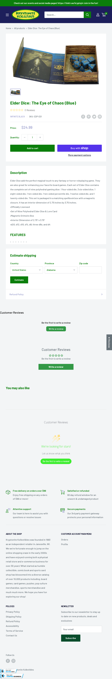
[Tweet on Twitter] (94, 116)
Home (8, 28)
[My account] (97, 14)
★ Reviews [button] (109, 342)
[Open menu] (7, 15)
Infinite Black (17, 116)
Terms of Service (14, 630)
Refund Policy (16, 294)
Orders (64, 539)
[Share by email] (100, 116)
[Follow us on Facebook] (8, 661)
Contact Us (11, 635)
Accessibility (12, 625)
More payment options (79, 155)
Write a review (56, 328)
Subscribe (70, 638)
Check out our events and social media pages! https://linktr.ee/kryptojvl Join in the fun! (56, 3)
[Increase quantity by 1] (40, 137)
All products (19, 28)
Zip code (83, 263)
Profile (64, 544)
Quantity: (15, 137)
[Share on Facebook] (83, 116)
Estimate (19, 279)
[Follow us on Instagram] (13, 661)
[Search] (87, 15)
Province (49, 263)
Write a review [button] (56, 366)
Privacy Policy (13, 611)
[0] (104, 15)
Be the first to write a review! (56, 461)
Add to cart (32, 148)
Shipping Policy (13, 616)
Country (14, 263)
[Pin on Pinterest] (89, 116)
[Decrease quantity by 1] (25, 137)
